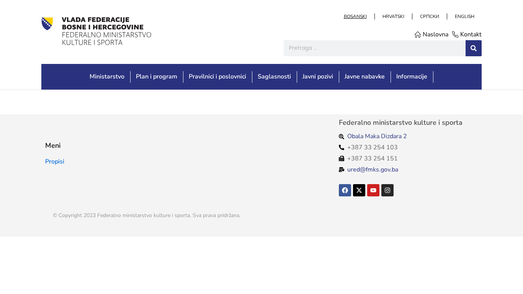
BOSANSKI (354, 16)
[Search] (474, 48)
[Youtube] (373, 190)
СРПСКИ (429, 16)
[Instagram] (387, 190)
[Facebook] (345, 190)
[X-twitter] (359, 190)
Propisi (54, 161)
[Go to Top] (511, 282)
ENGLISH (464, 16)
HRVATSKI (393, 16)
